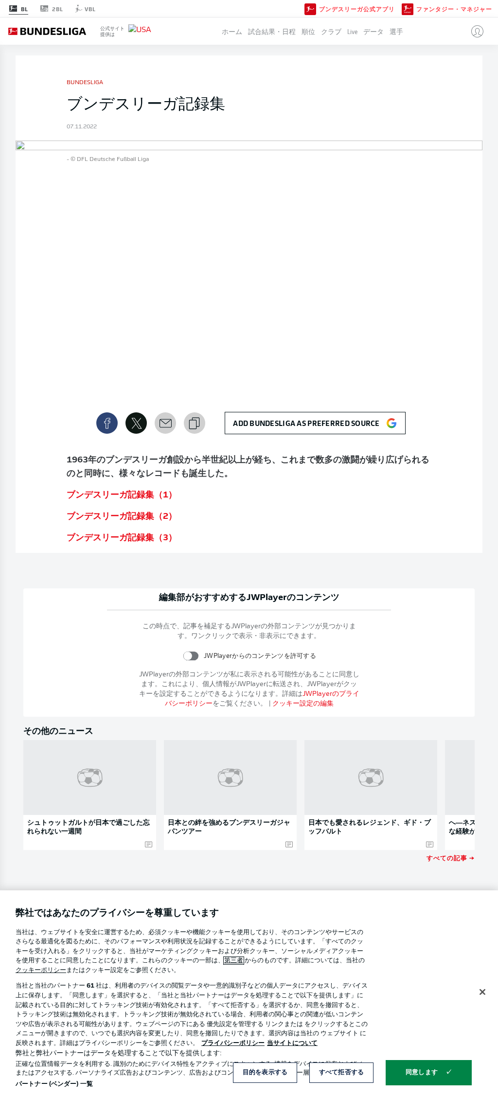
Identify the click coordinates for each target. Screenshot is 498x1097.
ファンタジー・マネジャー (454, 9)
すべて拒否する (341, 1072)
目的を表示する (265, 1072)
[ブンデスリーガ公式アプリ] (310, 8)
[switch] (190, 655)
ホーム (232, 31)
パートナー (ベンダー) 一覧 (54, 1084)
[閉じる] (482, 992)
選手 (396, 31)
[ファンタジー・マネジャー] (407, 8)
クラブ (331, 31)
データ (373, 31)
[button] (473, 31)
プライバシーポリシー (233, 1043)
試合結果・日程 (272, 31)
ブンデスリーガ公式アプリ (357, 9)
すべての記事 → (451, 857)
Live (352, 31)
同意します (422, 1072)
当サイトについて (292, 1043)
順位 (308, 31)
